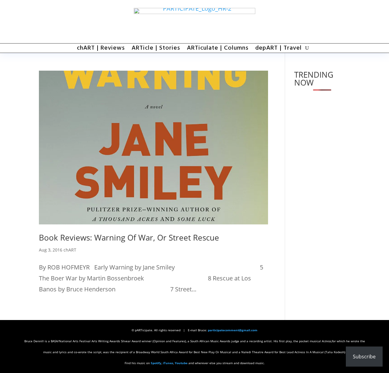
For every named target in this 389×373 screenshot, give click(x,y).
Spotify (156, 363)
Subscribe (364, 356)
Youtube (181, 363)
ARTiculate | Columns (218, 49)
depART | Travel (278, 49)
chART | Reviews (101, 49)
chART (70, 250)
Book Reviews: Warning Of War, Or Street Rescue (129, 237)
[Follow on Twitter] (327, 22)
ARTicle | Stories (156, 49)
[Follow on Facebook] (311, 22)
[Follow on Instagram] (344, 22)
